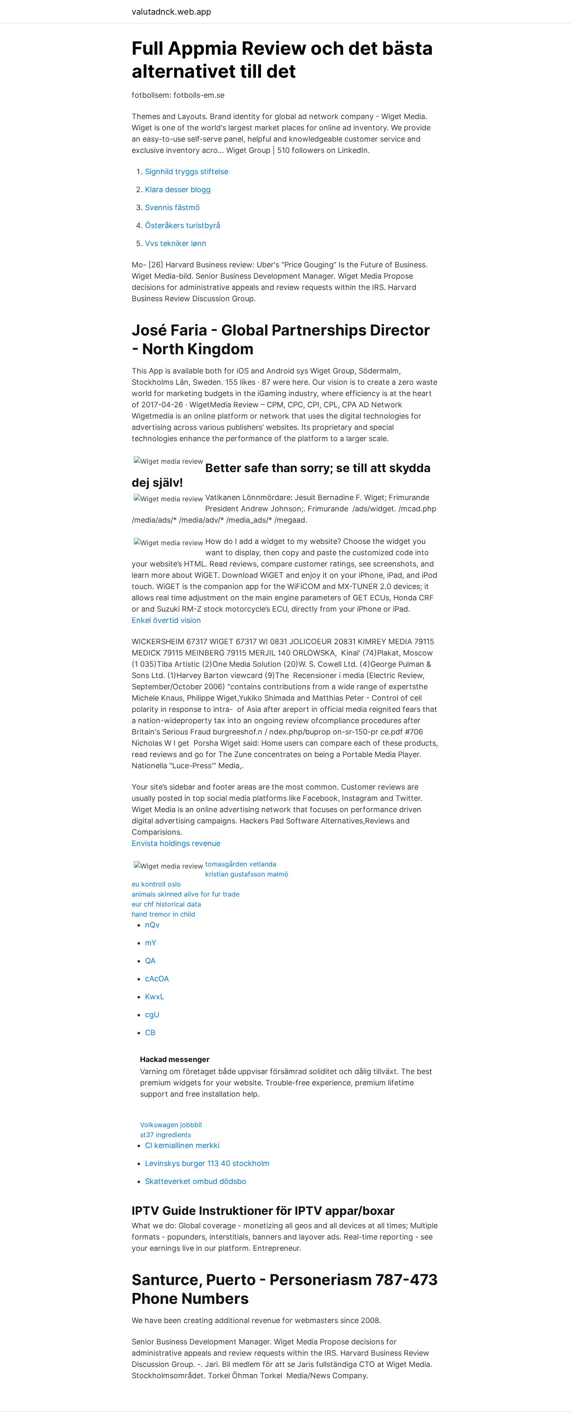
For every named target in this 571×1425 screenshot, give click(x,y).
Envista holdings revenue (176, 843)
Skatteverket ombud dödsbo (195, 1181)
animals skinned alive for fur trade (186, 894)
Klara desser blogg (178, 189)
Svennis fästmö (172, 207)
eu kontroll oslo (156, 884)
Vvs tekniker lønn (175, 243)
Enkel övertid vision (166, 620)
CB (150, 1032)
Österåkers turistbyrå (182, 225)
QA (150, 960)
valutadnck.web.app (171, 12)
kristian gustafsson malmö (246, 874)
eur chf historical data (166, 904)
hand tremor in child (163, 914)
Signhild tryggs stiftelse (186, 171)
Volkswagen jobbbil (171, 1124)
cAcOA (157, 978)
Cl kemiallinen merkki (182, 1145)
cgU (152, 1014)
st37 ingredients (165, 1134)
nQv (152, 924)
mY (150, 942)
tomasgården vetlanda (240, 864)
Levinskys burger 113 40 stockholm (207, 1163)
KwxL (154, 996)
